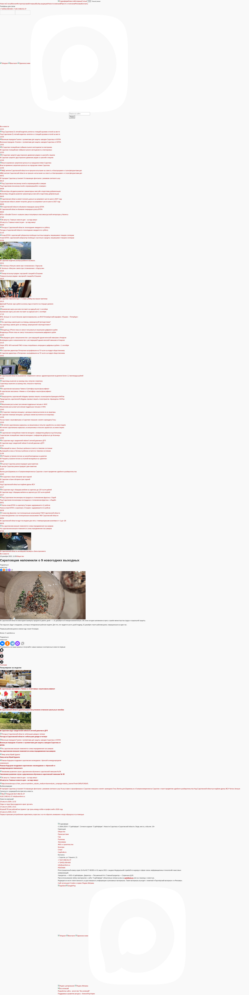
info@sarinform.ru (19, 796)
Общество (20, 556)
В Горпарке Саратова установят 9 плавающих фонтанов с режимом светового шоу (30, 789)
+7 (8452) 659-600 (6, 9)
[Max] (79, 63)
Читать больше (234, 789)
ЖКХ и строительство (65, 844)
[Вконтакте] (13, 63)
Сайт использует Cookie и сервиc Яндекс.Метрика (76, 883)
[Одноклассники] (24, 63)
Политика (61, 839)
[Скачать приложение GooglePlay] (22, 12)
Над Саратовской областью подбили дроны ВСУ (211, 789)
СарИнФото (62, 852)
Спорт (60, 850)
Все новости (4, 126)
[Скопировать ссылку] (12, 570)
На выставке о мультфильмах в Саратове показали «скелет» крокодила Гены (89, 789)
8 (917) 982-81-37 (18, 794)
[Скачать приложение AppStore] (7, 12)
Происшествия (63, 834)
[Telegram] (4, 63)
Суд (59, 837)
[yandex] (66, 986)
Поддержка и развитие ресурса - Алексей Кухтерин (76, 994)
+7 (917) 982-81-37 (19, 9)
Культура (61, 847)
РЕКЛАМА (61, 868)
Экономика (62, 842)
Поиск (72, 117)
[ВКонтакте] (1, 570)
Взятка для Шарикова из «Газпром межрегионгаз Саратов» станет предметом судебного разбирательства (155, 789)
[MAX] (9, 570)
